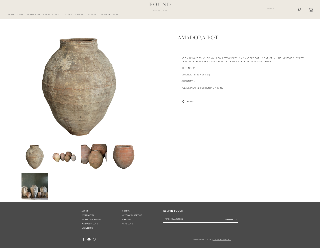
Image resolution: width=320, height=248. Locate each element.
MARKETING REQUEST (92, 219)
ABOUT (79, 14)
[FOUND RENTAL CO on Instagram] (94, 239)
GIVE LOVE (127, 224)
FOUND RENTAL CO (221, 239)
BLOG (55, 14)
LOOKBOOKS (33, 14)
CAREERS (91, 14)
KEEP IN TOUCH (173, 210)
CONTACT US (88, 215)
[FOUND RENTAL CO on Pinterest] (89, 239)
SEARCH (126, 211)
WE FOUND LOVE (90, 224)
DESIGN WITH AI (108, 14)
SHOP (46, 14)
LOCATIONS (87, 228)
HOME (11, 14)
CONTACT (66, 14)
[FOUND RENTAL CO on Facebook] (83, 239)
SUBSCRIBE (229, 219)
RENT (20, 14)
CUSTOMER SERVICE (132, 215)
